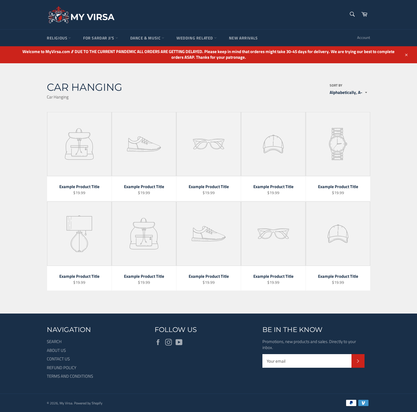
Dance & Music (146, 38)
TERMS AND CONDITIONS (70, 376)
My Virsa (66, 403)
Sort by (336, 85)
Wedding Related (195, 38)
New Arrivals (243, 38)
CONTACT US (58, 359)
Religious (57, 38)
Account (363, 37)
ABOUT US (56, 350)
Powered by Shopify (88, 403)
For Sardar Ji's (99, 38)
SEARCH (54, 341)
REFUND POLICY (61, 367)
